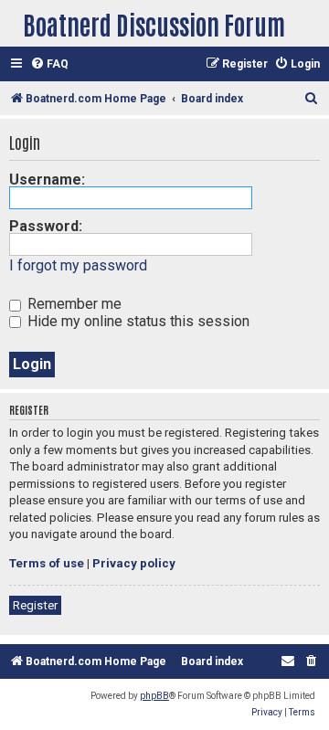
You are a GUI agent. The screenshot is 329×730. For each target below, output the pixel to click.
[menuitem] (49, 64)
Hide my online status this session (136, 321)
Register (35, 605)
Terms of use (46, 563)
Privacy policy (133, 563)
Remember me (73, 303)
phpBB (154, 696)
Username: (47, 179)
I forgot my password (78, 265)
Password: (45, 226)
